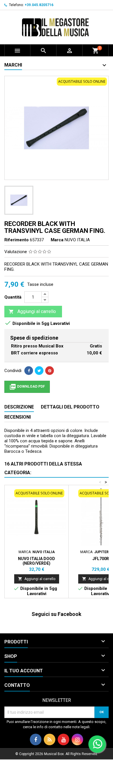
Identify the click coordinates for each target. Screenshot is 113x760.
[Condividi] (28, 370)
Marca (57, 239)
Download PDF (27, 386)
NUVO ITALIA (77, 239)
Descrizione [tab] (19, 407)
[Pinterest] (49, 370)
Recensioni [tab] (17, 417)
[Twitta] (39, 370)
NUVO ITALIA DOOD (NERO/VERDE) (36, 561)
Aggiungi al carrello (32, 311)
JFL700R (100, 558)
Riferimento (16, 239)
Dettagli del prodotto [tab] (70, 407)
